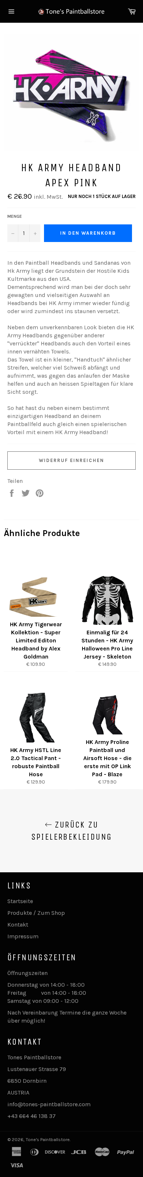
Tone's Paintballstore (48, 1139)
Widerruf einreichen (71, 460)
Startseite (20, 901)
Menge (14, 216)
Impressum (22, 936)
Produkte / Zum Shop (36, 912)
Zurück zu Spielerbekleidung (71, 830)
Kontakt (17, 924)
